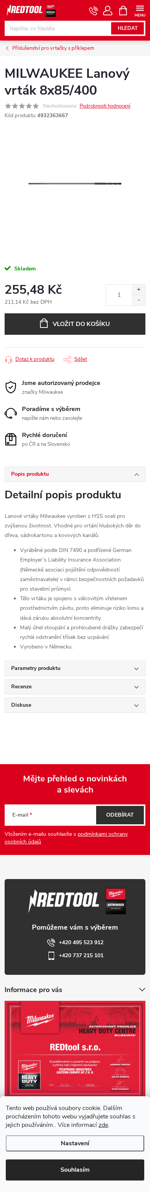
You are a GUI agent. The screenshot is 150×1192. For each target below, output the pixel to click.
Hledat (128, 28)
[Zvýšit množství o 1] (138, 290)
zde (103, 1125)
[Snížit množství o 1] (138, 300)
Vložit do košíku (81, 324)
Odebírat (120, 815)
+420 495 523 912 (81, 942)
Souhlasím (75, 1170)
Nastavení (75, 1143)
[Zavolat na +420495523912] (93, 11)
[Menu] (140, 10)
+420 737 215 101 (81, 955)
